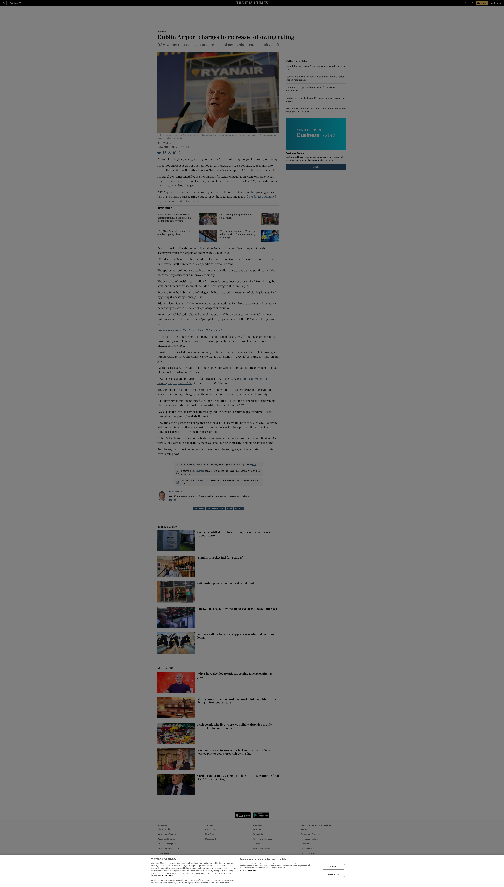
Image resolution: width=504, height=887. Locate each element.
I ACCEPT (333, 867)
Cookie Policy (167, 876)
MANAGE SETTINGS (334, 874)
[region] (252, 871)
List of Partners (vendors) (250, 870)
